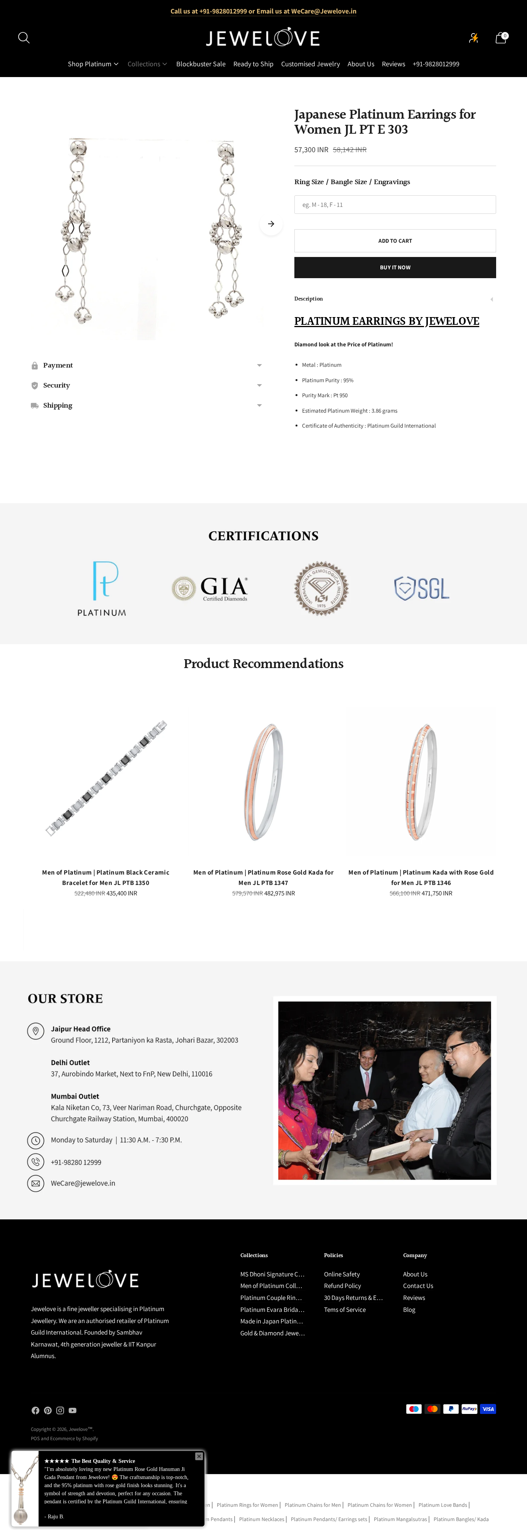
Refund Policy (342, 1285)
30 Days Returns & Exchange (361, 1297)
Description (308, 299)
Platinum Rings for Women (247, 1504)
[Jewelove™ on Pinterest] (47, 1412)
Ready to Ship (253, 63)
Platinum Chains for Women (380, 1504)
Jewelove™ (81, 1429)
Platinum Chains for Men (313, 1504)
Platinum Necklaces (261, 1519)
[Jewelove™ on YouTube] (72, 1412)
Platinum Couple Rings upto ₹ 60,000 (289, 1297)
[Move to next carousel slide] (271, 223)
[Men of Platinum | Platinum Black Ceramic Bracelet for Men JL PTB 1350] (106, 782)
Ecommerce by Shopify (74, 1438)
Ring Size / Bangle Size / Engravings (352, 182)
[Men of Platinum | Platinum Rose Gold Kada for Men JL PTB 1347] (264, 782)
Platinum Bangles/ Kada (461, 1519)
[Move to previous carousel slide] (23, 788)
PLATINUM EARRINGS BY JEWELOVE (386, 321)
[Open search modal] (24, 38)
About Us (361, 63)
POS (35, 1438)
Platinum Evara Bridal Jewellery (283, 1309)
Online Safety (342, 1274)
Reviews (393, 63)
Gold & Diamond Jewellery (275, 1333)
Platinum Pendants (210, 1519)
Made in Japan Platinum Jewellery (286, 1321)
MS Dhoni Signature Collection (281, 1274)
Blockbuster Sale (201, 63)
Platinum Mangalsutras (400, 1519)
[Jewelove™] (263, 37)
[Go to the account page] (474, 38)
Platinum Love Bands (443, 1504)
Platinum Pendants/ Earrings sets (329, 1519)
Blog (409, 1309)
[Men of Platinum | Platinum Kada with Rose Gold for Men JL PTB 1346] (421, 782)
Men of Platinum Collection (276, 1285)
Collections (144, 63)
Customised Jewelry (310, 63)
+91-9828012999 (436, 63)
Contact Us (418, 1285)
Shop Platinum (89, 63)
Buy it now (395, 267)
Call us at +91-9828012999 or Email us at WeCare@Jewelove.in (263, 11)
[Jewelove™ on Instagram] (60, 1412)
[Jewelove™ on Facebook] (35, 1412)
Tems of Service (345, 1309)
